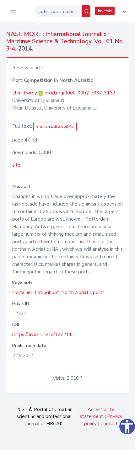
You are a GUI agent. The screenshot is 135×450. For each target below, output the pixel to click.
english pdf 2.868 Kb (55, 126)
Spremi (88, 442)
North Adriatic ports (83, 292)
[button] (123, 11)
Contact (109, 424)
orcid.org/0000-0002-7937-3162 (80, 93)
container (22, 292)
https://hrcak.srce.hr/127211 (42, 334)
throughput (47, 292)
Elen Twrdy (25, 93)
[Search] (86, 11)
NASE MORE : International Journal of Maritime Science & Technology (57, 38)
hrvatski (105, 10)
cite (16, 165)
